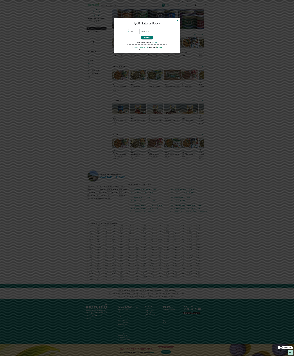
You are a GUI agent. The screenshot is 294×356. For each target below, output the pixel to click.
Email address (145, 31)
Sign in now (155, 42)
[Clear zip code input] (138, 31)
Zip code (130, 29)
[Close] (177, 20)
